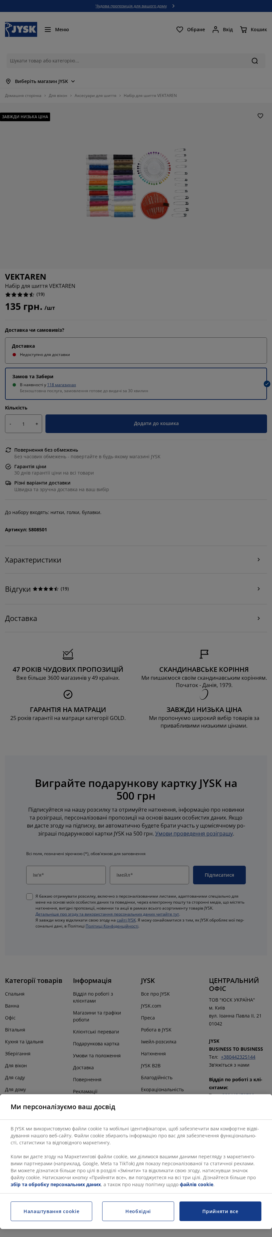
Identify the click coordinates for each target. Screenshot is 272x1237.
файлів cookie (196, 1184)
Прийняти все (220, 1211)
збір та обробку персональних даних (56, 1184)
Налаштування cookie (51, 1211)
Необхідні (138, 1211)
